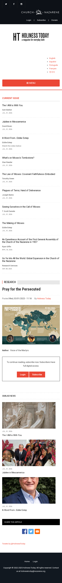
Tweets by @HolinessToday (13, 544)
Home (27, 561)
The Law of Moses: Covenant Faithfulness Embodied (28, 174)
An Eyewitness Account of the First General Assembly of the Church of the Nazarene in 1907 (30, 241)
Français (52, 68)
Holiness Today (44, 298)
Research (10, 282)
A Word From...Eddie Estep (15, 138)
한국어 (52, 72)
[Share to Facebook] (24, 531)
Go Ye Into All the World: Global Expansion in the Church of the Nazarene (30, 259)
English (52, 58)
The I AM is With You (12, 105)
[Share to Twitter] (31, 531)
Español (52, 62)
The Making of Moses (13, 223)
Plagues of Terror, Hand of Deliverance (21, 190)
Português (53, 65)
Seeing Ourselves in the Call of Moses (21, 207)
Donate (54, 20)
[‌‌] (6, 4)
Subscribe (41, 20)
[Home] (31, 37)
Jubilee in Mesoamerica (14, 121)
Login (28, 20)
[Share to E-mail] (37, 531)
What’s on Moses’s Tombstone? (18, 158)
